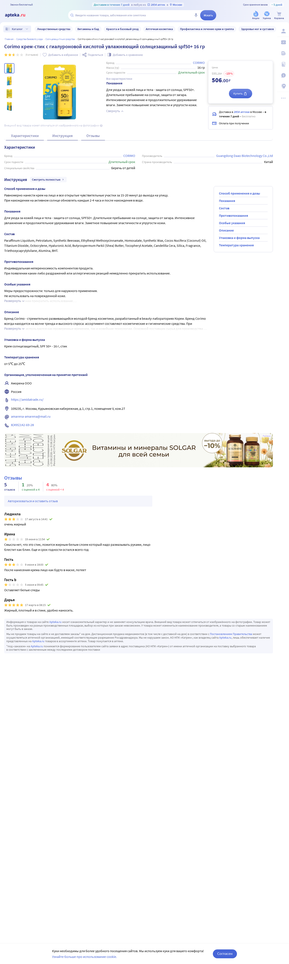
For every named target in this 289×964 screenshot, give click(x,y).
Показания (227, 201)
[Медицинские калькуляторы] (283, 64)
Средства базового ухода (29, 39)
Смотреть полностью (46, 179)
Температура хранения (236, 245)
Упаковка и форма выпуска (239, 238)
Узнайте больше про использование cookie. (84, 956)
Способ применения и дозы (239, 193)
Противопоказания (233, 215)
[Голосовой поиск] (196, 15)
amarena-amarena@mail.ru (31, 416)
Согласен (225, 953)
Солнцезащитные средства (60, 39)
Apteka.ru (55, 622)
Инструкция (62, 135)
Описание (226, 230)
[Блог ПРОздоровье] (283, 53)
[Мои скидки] (283, 42)
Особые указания (232, 223)
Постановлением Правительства (231, 634)
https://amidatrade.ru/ (27, 399)
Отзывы (93, 135)
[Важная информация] (283, 75)
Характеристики (25, 135)
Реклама (267, 436)
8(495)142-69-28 (22, 425)
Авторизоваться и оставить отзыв (33, 501)
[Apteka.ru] (18, 15)
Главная (9, 39)
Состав (224, 208)
